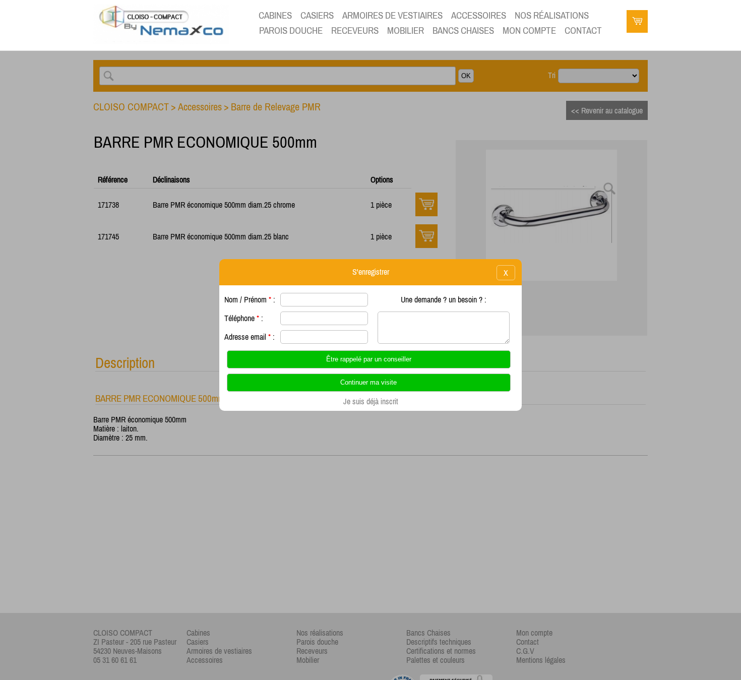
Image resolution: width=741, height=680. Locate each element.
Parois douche (291, 30)
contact (583, 30)
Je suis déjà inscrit (370, 401)
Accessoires (478, 15)
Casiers (317, 15)
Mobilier (405, 30)
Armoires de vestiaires (392, 15)
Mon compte (529, 30)
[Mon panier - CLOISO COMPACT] (637, 22)
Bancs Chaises (463, 30)
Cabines (275, 15)
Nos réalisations (552, 15)
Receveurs (355, 30)
